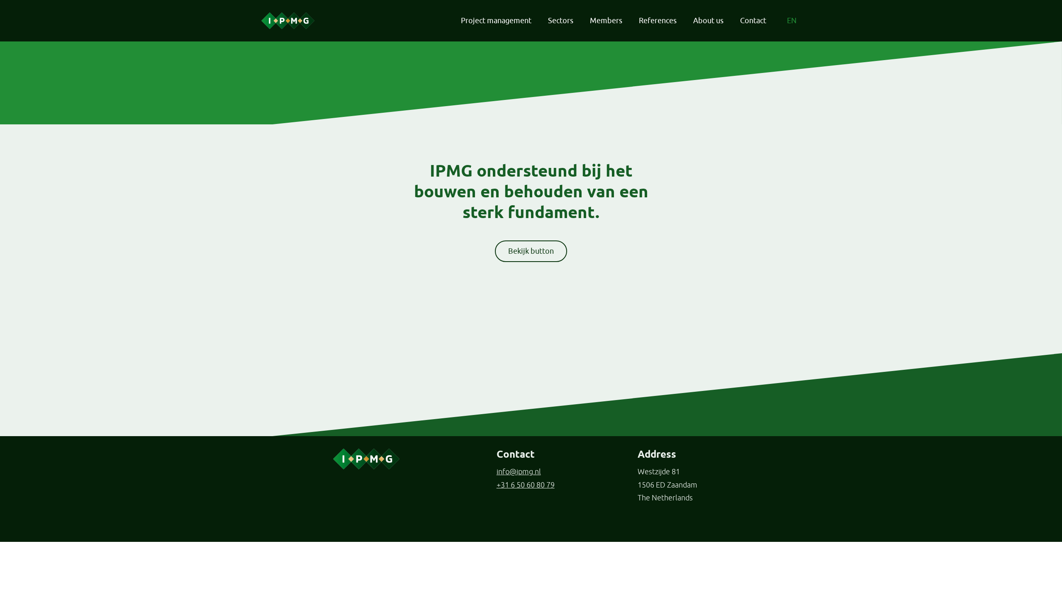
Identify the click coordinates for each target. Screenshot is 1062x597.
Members (606, 20)
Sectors (560, 20)
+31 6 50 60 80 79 (526, 485)
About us (708, 20)
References (658, 20)
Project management (496, 20)
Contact (753, 20)
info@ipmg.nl (519, 471)
